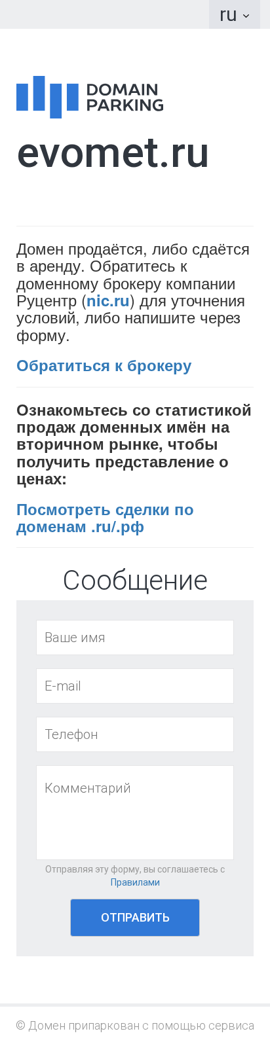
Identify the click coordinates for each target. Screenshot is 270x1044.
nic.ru (108, 300)
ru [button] (231, 14)
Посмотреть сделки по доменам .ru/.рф (105, 517)
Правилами (135, 882)
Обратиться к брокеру (103, 364)
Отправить (135, 917)
